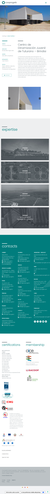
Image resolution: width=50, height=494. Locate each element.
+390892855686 (23, 259)
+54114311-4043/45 (39, 259)
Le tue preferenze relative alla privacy (31, 492)
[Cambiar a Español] (27, 487)
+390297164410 (22, 281)
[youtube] (43, 321)
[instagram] (40, 321)
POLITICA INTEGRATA (6, 450)
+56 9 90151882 (38, 300)
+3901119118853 (22, 294)
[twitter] (38, 321)
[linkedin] (46, 321)
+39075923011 (6, 259)
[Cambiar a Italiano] (22, 487)
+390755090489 (7, 300)
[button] (9, 98)
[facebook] (35, 321)
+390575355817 (22, 270)
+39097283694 (22, 316)
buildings (4, 36)
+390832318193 (22, 305)
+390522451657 (6, 323)
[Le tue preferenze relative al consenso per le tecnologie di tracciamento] (47, 491)
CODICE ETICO (5, 454)
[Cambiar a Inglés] (25, 487)
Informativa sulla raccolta (12, 492)
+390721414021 (6, 312)
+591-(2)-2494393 (39, 287)
